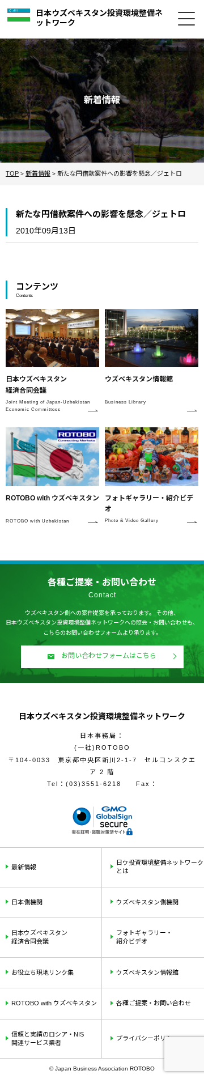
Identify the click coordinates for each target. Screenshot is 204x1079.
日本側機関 (26, 902)
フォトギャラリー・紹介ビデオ (144, 937)
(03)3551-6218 (93, 783)
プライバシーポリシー (147, 1038)
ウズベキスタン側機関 (147, 902)
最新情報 (23, 867)
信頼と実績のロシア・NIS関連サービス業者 (47, 1038)
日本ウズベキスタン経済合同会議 (39, 937)
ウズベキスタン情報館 (147, 972)
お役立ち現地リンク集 (42, 972)
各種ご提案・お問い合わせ (153, 1003)
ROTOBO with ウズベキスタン (54, 1003)
